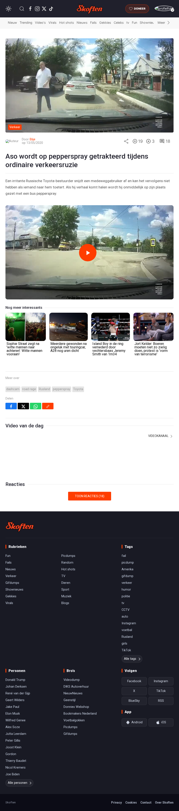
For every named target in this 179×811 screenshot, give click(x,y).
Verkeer (10, 576)
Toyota (78, 389)
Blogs (65, 603)
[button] (21, 8)
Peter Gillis (12, 740)
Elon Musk (12, 713)
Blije (32, 139)
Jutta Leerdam (15, 734)
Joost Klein (13, 747)
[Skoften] (19, 526)
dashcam (12, 389)
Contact (145, 802)
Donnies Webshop (76, 707)
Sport (65, 589)
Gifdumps (12, 583)
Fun (134, 22)
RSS (161, 701)
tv (127, 22)
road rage (29, 389)
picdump (128, 562)
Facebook (134, 681)
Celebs (119, 22)
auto (125, 616)
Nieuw (12, 22)
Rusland (44, 389)
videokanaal (158, 436)
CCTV (125, 610)
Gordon (10, 754)
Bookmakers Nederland (80, 713)
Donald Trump (15, 680)
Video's (40, 22)
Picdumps (68, 556)
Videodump (72, 680)
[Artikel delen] (126, 141)
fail (124, 556)
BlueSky (134, 701)
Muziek (66, 596)
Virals (52, 22)
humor (126, 589)
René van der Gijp (17, 693)
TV (63, 576)
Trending (26, 22)
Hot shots (66, 22)
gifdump (127, 576)
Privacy (116, 802)
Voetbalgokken (74, 720)
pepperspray (61, 389)
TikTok (126, 650)
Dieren (65, 583)
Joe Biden (12, 774)
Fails (93, 22)
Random (67, 562)
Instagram (129, 623)
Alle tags (130, 659)
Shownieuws (149, 22)
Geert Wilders (14, 700)
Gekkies (105, 22)
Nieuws (82, 22)
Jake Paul (12, 707)
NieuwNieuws (73, 693)
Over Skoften (164, 802)
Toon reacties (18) (89, 496)
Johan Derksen (16, 686)
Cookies (131, 802)
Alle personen (17, 783)
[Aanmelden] (164, 8)
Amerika (127, 569)
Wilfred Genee (15, 720)
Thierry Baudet (15, 761)
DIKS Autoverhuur (76, 686)
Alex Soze (12, 727)
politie (126, 596)
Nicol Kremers (15, 767)
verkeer (127, 583)
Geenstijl (70, 700)
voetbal (127, 630)
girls (124, 643)
